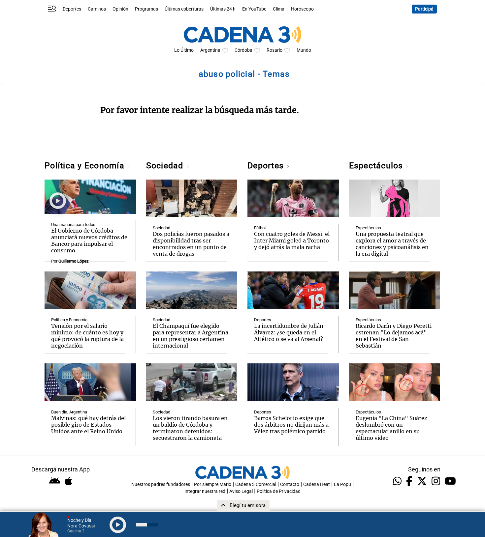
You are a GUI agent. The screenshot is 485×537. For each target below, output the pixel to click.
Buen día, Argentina (69, 412)
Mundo (304, 50)
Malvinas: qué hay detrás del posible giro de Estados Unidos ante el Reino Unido (88, 425)
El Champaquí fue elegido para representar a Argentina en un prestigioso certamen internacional (190, 336)
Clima (278, 9)
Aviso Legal (241, 491)
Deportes (72, 9)
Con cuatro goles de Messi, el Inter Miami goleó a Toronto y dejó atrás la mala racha (292, 240)
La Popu (342, 484)
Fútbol (260, 227)
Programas (146, 9)
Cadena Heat (316, 484)
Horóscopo (302, 9)
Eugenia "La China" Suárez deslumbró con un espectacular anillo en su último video (391, 428)
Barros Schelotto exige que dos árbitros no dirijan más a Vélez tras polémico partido (291, 425)
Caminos (97, 9)
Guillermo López (73, 261)
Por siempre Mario (212, 484)
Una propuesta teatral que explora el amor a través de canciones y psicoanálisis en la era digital (392, 244)
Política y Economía (86, 165)
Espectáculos (377, 165)
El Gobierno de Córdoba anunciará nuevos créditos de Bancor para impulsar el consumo (89, 240)
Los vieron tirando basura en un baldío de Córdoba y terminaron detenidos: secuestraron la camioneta (190, 428)
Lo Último (184, 50)
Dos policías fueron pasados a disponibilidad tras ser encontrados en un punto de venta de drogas (191, 244)
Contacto (289, 484)
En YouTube (254, 9)
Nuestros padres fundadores (160, 484)
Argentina (210, 50)
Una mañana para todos (73, 224)
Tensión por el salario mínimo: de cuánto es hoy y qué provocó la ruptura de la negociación (87, 336)
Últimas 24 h (223, 9)
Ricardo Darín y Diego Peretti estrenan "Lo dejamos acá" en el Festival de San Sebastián (394, 336)
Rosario (274, 50)
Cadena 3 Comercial (255, 484)
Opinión (120, 9)
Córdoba (243, 50)
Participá (424, 9)
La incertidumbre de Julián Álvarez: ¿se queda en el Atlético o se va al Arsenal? (288, 332)
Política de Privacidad (279, 491)
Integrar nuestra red (204, 491)
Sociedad (166, 165)
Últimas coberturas (184, 9)
